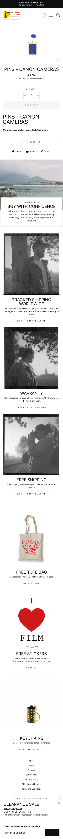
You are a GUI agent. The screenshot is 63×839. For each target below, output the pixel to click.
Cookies (31, 770)
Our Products (31, 775)
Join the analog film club (31, 798)
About (31, 761)
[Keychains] (31, 704)
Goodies (31, 668)
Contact (31, 765)
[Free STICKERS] (31, 620)
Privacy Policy (31, 779)
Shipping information (31, 321)
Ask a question (31, 142)
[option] (31, 4)
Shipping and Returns (31, 784)
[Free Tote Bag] (31, 538)
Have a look (31, 583)
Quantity (31, 89)
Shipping (22, 78)
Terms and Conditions (32, 407)
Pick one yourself (31, 749)
